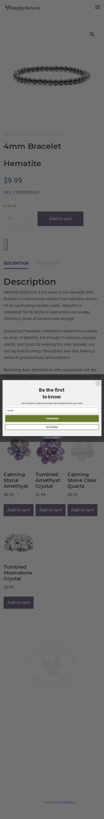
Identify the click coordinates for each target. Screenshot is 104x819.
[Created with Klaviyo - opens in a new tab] (52, 437)
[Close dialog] (98, 383)
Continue (52, 418)
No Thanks (52, 426)
